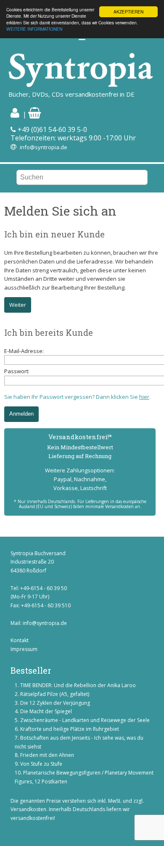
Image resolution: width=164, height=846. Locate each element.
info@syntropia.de (43, 147)
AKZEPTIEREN (128, 11)
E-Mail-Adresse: (24, 351)
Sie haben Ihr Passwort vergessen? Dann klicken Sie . (77, 397)
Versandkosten (28, 809)
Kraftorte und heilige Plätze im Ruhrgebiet (69, 729)
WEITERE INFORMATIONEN (34, 29)
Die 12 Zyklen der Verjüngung (55, 702)
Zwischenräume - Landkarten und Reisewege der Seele (85, 720)
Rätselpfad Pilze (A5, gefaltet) (54, 694)
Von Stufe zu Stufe (41, 763)
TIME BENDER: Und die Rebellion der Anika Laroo (78, 685)
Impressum (24, 649)
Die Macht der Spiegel (46, 711)
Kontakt (20, 640)
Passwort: (16, 371)
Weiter (17, 304)
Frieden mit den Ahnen (47, 755)
